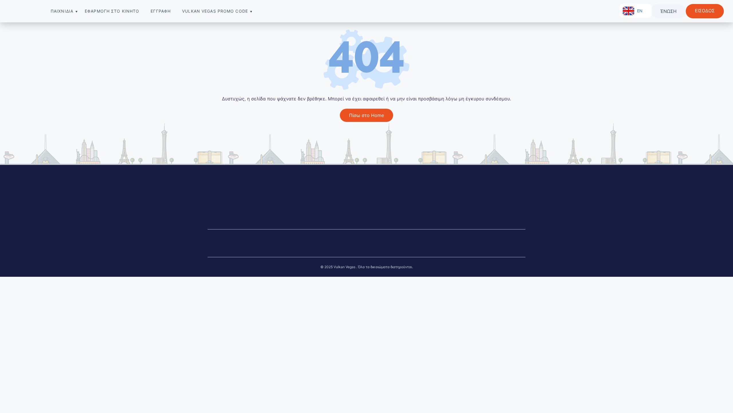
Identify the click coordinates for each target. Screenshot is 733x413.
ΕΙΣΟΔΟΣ (705, 10)
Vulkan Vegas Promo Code (215, 11)
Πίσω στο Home (366, 115)
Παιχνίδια (62, 11)
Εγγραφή (161, 11)
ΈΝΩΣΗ (668, 11)
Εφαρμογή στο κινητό (112, 11)
